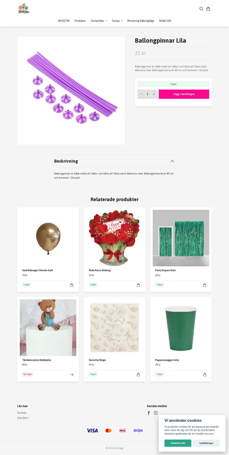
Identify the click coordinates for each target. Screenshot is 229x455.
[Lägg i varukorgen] (72, 285)
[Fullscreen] (71, 90)
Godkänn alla (178, 443)
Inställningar (206, 443)
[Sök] (201, 9)
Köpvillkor (23, 417)
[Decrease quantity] (141, 94)
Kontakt (21, 412)
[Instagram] (156, 413)
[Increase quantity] (153, 94)
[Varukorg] (208, 9)
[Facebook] (149, 413)
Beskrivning (66, 161)
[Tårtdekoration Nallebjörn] (72, 375)
